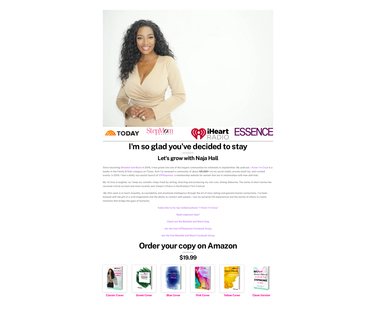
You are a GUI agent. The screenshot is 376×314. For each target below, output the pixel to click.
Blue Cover (173, 295)
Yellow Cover (232, 295)
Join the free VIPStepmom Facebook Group (188, 228)
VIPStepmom (166, 175)
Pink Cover (203, 295)
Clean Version (261, 295)
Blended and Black (131, 167)
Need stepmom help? (188, 214)
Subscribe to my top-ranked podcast (188, 207)
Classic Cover (115, 295)
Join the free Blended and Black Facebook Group (188, 235)
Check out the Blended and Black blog (188, 221)
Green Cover (144, 295)
